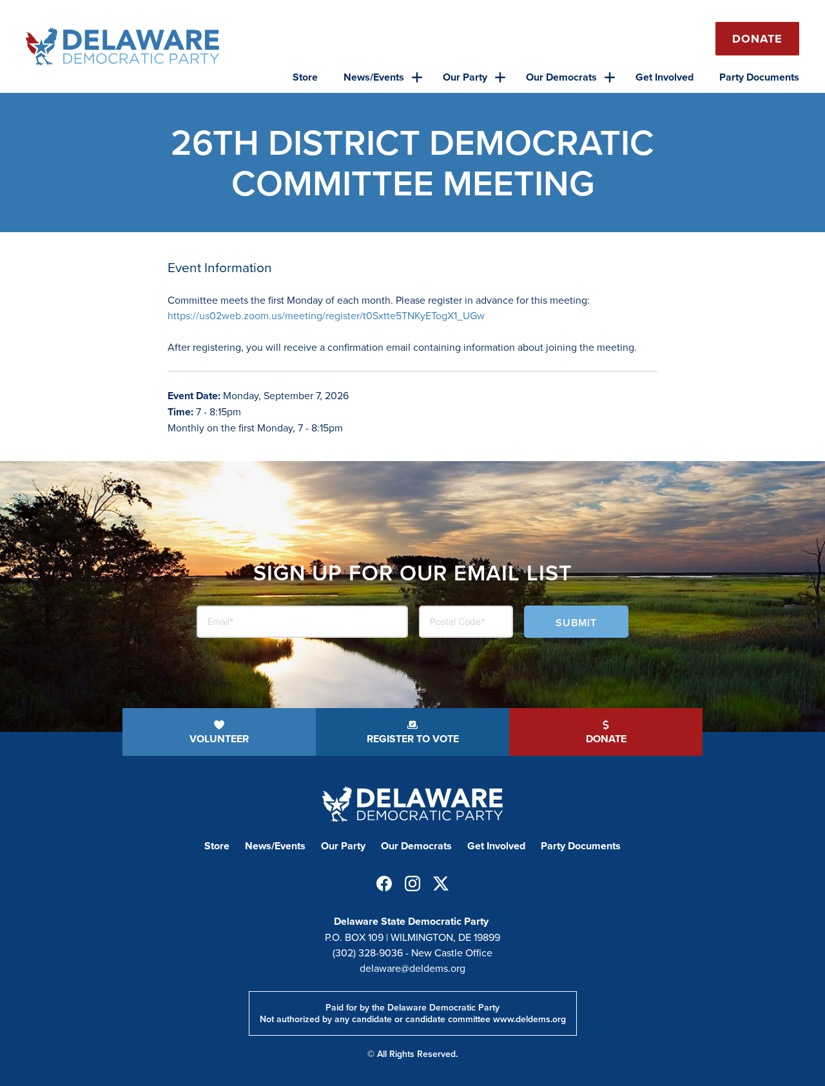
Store (305, 77)
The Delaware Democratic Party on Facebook (384, 883)
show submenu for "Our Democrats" (610, 77)
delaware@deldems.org (412, 968)
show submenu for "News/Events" (417, 77)
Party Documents (759, 77)
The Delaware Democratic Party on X (441, 883)
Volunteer (219, 738)
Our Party (465, 77)
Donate (757, 38)
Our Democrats (561, 77)
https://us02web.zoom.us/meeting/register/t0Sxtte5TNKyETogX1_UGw (326, 315)
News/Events (374, 77)
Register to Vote (413, 738)
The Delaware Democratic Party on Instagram (412, 883)
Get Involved (665, 77)
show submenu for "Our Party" (500, 77)
